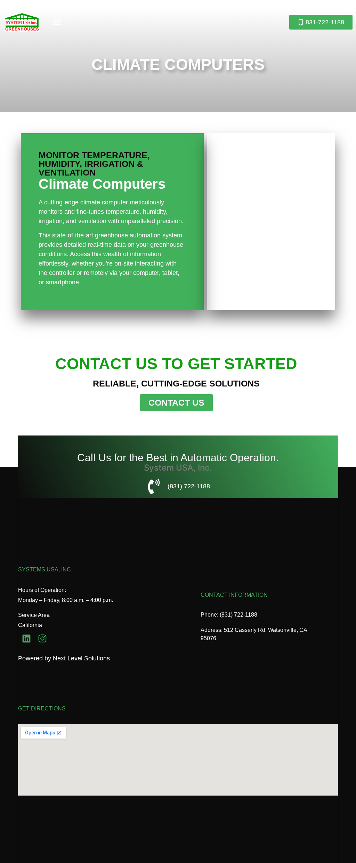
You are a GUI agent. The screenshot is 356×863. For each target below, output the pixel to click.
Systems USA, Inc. (45, 569)
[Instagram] (42, 638)
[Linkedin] (26, 638)
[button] (57, 22)
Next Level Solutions (81, 658)
